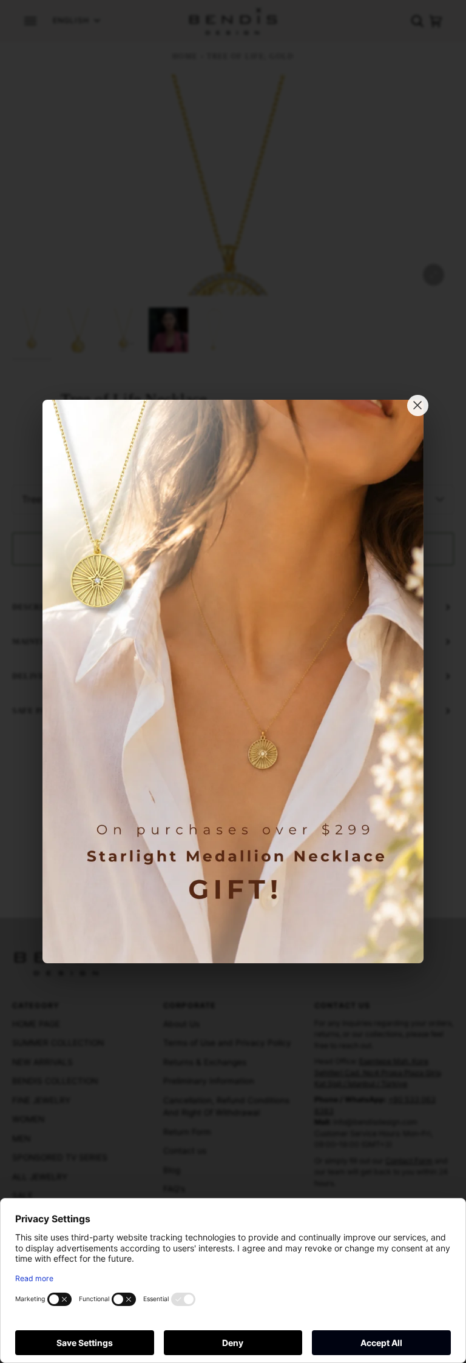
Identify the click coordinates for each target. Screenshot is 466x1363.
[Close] (417, 405)
